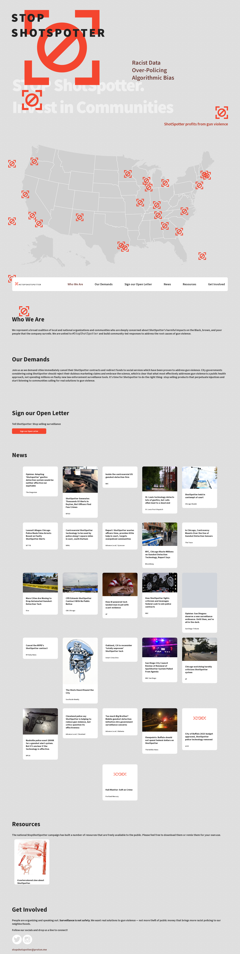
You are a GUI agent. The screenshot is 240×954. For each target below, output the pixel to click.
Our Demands (104, 284)
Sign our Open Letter (138, 284)
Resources (189, 284)
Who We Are (75, 284)
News (167, 284)
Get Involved (216, 284)
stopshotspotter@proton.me (29, 949)
